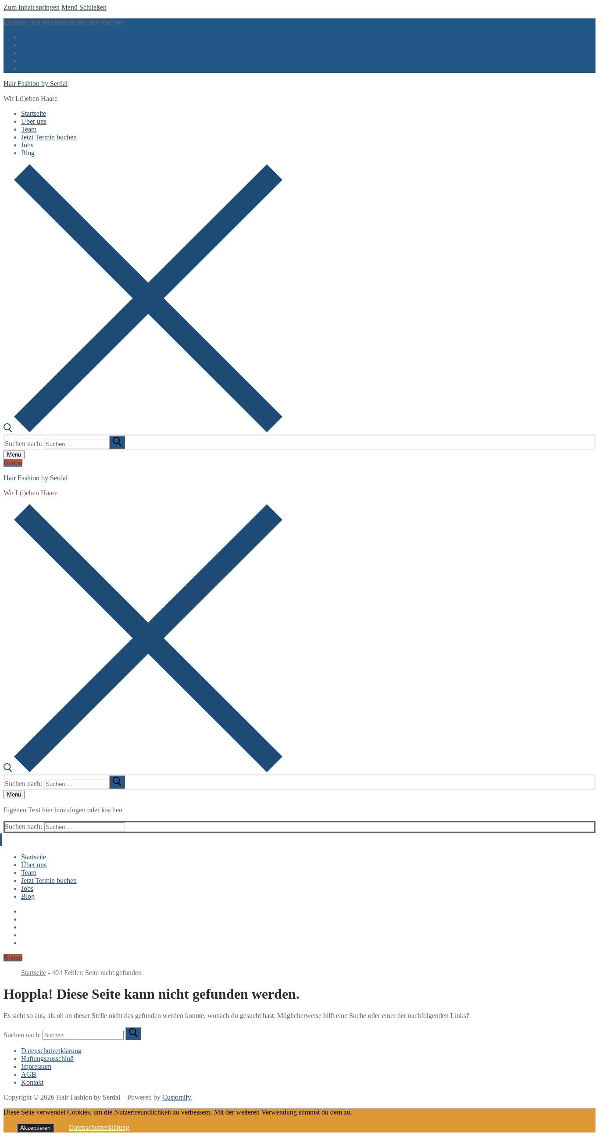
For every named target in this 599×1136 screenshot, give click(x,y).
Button (13, 463)
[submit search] (117, 442)
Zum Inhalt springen (32, 7)
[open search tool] (143, 430)
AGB (28, 1074)
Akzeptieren (35, 1128)
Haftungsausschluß (47, 1058)
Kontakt (32, 1082)
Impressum (36, 1066)
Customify (176, 1097)
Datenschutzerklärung (51, 1050)
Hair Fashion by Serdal (36, 83)
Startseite (33, 972)
